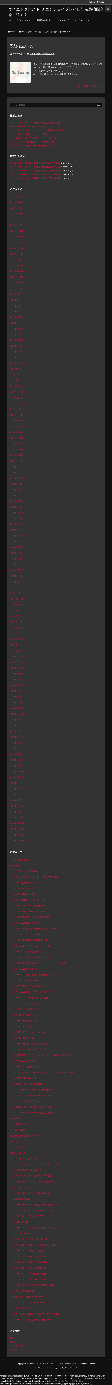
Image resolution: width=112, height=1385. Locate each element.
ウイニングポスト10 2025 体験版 (29, 1084)
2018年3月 (16, 570)
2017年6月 (16, 622)
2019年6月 (16, 501)
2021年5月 (16, 386)
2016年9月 (16, 674)
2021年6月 (16, 380)
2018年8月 (16, 547)
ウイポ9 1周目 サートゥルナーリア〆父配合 (35, 877)
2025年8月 (16, 202)
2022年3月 (16, 346)
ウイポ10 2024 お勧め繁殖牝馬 (28, 1066)
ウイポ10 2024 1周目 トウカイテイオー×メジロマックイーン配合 (43, 1072)
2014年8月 (16, 812)
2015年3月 (17, 771)
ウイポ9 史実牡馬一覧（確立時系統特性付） (34, 928)
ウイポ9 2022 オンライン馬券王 (28, 986)
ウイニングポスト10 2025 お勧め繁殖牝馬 (33, 1089)
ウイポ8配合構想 (22, 1233)
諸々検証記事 (21, 1222)
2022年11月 (16, 305)
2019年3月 (16, 518)
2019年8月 (16, 490)
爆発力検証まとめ (19, 1153)
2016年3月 (17, 708)
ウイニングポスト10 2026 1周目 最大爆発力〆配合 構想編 (35, 122)
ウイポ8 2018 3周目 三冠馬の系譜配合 (32, 1319)
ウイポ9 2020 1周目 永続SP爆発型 (31, 917)
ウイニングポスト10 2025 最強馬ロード (32, 1107)
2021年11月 (16, 369)
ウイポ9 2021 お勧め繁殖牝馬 (27, 951)
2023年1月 (16, 294)
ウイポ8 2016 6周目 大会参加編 (30, 1262)
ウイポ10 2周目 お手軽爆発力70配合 (30, 1043)
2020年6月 (16, 432)
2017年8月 (16, 610)
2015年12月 (16, 725)
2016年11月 (16, 662)
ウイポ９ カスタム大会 (25, 1003)
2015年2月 (16, 777)
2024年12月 (17, 225)
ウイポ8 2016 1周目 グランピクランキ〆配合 (37, 1227)
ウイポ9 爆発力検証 (24, 894)
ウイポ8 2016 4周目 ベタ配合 (30, 1250)
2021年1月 (16, 397)
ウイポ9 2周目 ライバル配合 (29, 900)
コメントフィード (17, 1345)
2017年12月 (16, 587)
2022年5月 (16, 334)
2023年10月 (17, 254)
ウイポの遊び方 (18, 1141)
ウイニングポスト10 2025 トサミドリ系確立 (30, 134)
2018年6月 (16, 553)
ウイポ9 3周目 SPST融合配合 (29, 905)
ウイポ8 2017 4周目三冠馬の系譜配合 (33, 1285)
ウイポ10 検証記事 (23, 1038)
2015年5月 (16, 760)
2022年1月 (16, 357)
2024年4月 (16, 231)
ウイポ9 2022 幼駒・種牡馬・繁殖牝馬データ (35, 974)
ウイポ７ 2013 (18, 1130)
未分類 (15, 1118)
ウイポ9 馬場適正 (23, 888)
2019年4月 (17, 513)
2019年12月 (16, 467)
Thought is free (71, 1368)
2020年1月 (16, 461)
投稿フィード (15, 1342)
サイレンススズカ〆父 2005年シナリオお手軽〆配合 (32, 142)
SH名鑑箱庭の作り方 (23, 1308)
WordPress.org (16, 1349)
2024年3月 (16, 236)
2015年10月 (16, 737)
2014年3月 (17, 840)
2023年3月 (17, 282)
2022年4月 (17, 340)
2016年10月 (17, 668)
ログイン (14, 1338)
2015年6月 (16, 754)
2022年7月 (16, 323)
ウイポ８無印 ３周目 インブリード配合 (33, 1181)
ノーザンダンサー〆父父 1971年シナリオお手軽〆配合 (34, 138)
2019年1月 (16, 530)
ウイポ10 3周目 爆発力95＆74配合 (30, 1049)
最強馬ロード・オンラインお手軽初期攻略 (28, 126)
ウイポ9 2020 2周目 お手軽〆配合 (30, 934)
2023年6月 (16, 265)
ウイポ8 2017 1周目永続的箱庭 (30, 1268)
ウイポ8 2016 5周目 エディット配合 (33, 1256)
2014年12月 (16, 789)
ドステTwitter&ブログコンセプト (25, 1124)
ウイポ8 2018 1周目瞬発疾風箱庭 (31, 1302)
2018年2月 (16, 576)
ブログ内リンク (18, 1147)
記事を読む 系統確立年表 (90, 86)
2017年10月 (16, 599)
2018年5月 (16, 559)
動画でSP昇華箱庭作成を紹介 (28, 1296)
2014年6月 (17, 823)
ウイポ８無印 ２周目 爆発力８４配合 (32, 1176)
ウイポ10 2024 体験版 (24, 1061)
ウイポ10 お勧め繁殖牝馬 (26, 1020)
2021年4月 (16, 392)
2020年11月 (16, 409)
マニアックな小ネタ (23, 1187)
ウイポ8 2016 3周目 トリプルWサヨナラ (35, 1245)
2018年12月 (16, 536)
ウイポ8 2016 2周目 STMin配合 (31, 1239)
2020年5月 (17, 438)
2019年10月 (17, 478)
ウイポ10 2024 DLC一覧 (25, 1078)
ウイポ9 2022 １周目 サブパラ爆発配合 (32, 992)
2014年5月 (17, 829)
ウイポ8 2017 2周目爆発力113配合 (31, 1273)
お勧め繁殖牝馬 (21, 1199)
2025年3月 (16, 213)
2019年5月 (16, 507)
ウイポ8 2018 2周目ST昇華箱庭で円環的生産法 (36, 1314)
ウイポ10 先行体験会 (23, 1015)
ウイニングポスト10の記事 (23, 1009)
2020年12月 (16, 403)
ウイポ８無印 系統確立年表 (42, 53)
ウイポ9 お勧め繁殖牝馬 (25, 882)
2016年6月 (16, 691)
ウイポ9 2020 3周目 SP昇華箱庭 (30, 940)
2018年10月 (16, 541)
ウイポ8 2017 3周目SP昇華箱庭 (30, 1279)
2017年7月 (16, 616)
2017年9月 (16, 605)
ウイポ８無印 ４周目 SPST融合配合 (32, 1193)
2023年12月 (17, 242)
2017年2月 (16, 645)
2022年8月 (16, 317)
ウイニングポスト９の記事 (24, 871)
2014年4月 (17, 835)
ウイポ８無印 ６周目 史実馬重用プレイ (33, 1210)
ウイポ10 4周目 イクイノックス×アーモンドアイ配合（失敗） (41, 1055)
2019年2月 (16, 524)
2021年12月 (16, 363)
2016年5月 (16, 697)
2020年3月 (17, 449)
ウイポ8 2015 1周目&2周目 (28, 1216)
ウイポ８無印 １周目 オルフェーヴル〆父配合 (36, 1164)
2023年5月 (16, 271)
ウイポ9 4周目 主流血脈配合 (28, 911)
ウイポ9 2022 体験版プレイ (26, 969)
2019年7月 (16, 495)
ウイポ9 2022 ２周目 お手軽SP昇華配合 (32, 997)
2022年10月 (16, 311)
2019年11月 (16, 472)
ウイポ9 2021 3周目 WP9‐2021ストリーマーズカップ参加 (40, 963)
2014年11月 (17, 794)
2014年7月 (17, 817)
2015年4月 (17, 766)
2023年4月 (16, 277)
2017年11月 (16, 593)
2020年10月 (17, 415)
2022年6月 (16, 328)
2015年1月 (16, 783)
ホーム (12, 32)
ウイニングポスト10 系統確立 (28, 1101)
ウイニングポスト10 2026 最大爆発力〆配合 (34, 1112)
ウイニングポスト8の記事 (31, 32)
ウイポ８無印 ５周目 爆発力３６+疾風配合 (35, 1204)
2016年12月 (16, 656)
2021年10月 (16, 374)
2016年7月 (16, 685)
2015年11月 (16, 731)
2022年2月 (16, 351)
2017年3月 (16, 639)
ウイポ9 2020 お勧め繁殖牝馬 (27, 923)
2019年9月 (16, 484)
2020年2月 (16, 455)
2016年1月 (16, 720)
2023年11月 (16, 248)
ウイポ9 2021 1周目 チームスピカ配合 (32, 946)
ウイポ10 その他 (22, 1026)
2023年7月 (16, 259)
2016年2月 (16, 714)
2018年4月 (16, 564)
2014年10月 (17, 800)
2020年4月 (16, 443)
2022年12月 (16, 300)
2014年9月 (17, 806)
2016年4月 (16, 702)
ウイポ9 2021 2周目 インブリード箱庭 (31, 957)
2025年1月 (16, 219)
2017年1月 (16, 651)
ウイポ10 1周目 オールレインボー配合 (31, 1032)
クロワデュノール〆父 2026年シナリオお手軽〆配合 (32, 145)
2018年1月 (16, 582)
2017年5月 (16, 628)
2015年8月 (16, 743)
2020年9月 (16, 420)
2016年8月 (16, 679)
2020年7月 (16, 426)
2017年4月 (16, 633)
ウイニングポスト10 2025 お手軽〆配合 (32, 1095)
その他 (14, 865)
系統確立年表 (21, 46)
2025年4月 (16, 208)
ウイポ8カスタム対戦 (24, 1291)
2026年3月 (16, 196)
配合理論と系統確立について (24, 1135)
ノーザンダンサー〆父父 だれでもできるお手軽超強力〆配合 (37, 130)
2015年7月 (16, 748)
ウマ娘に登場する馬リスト (23, 859)
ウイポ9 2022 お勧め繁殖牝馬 (27, 980)
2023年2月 (16, 288)
